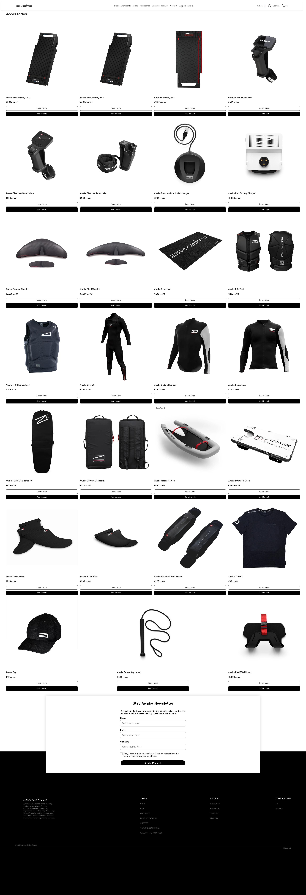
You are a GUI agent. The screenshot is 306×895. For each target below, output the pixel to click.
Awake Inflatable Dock (239, 481)
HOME (142, 804)
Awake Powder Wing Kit (17, 289)
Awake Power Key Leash (129, 672)
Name (123, 718)
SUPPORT (144, 823)
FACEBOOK (214, 808)
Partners (164, 6)
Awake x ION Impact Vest (17, 385)
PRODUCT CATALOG (148, 818)
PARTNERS (145, 813)
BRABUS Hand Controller (240, 98)
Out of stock (190, 497)
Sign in (190, 6)
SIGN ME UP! (153, 762)
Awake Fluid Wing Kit (90, 289)
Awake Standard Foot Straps (168, 577)
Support (182, 6)
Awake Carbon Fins (15, 577)
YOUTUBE (214, 813)
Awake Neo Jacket (237, 385)
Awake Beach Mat (162, 289)
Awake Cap (11, 672)
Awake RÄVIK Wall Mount (239, 672)
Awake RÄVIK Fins (88, 577)
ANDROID (279, 808)
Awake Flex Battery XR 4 (92, 98)
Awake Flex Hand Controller (93, 193)
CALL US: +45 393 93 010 (151, 833)
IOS (277, 804)
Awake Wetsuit (87, 385)
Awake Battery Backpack (92, 481)
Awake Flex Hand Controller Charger (171, 193)
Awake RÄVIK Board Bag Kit (19, 481)
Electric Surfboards (122, 6)
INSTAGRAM (215, 804)
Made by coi (287, 848)
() (286, 6)
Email (123, 730)
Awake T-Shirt (235, 577)
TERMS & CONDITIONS (149, 828)
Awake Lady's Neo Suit (165, 385)
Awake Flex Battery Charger (242, 193)
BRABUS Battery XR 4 (164, 98)
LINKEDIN (214, 818)
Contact (173, 6)
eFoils (135, 6)
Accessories (145, 6)
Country (124, 742)
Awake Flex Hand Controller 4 (20, 193)
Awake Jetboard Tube (164, 481)
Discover (155, 6)
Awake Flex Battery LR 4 (18, 98)
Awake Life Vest (236, 289)
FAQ (142, 808)
